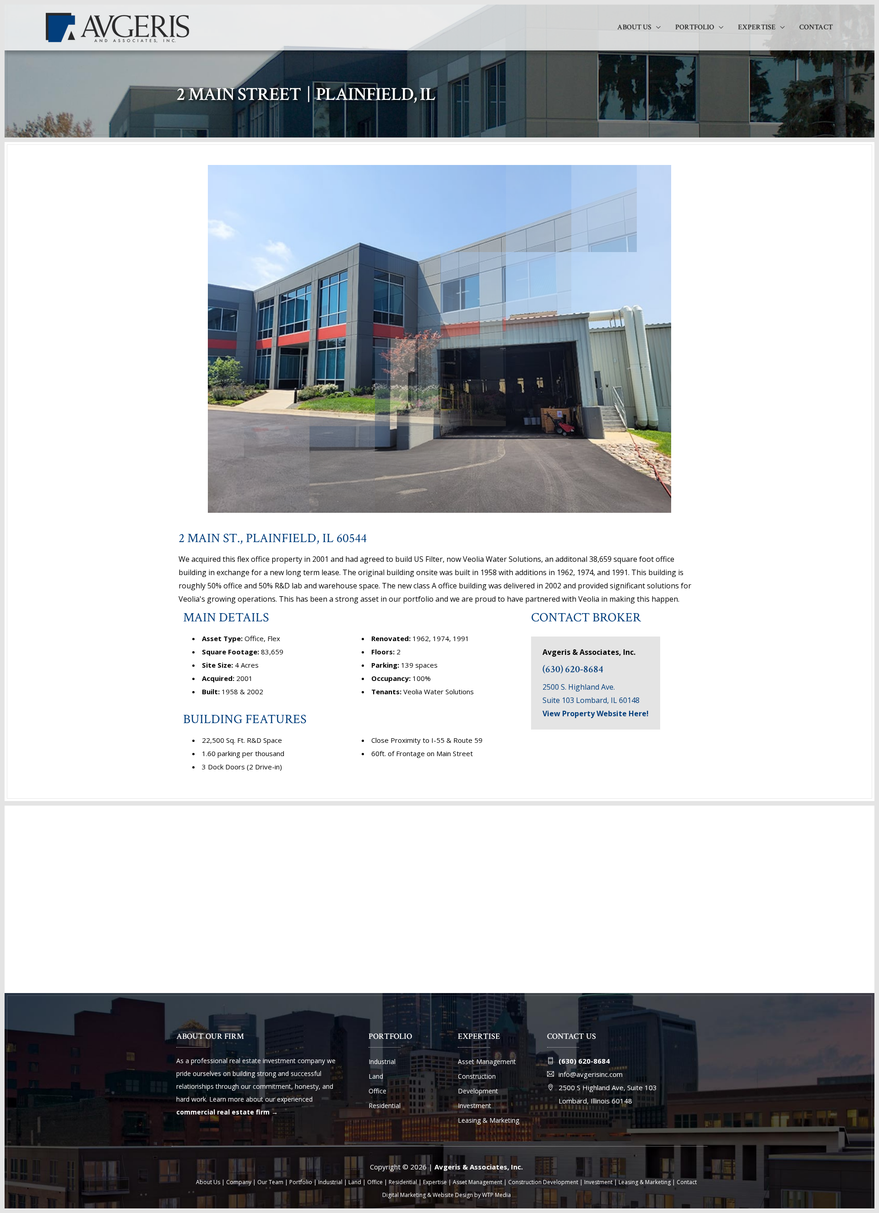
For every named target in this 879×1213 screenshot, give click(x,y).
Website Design (453, 1195)
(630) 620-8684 (573, 669)
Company (238, 1182)
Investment (474, 1105)
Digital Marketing (404, 1195)
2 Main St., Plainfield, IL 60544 (273, 538)
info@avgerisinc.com (591, 1074)
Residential (385, 1105)
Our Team (270, 1182)
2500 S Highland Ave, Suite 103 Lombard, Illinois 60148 (608, 1094)
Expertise (757, 27)
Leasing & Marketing (488, 1120)
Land (376, 1076)
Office (377, 1091)
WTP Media (496, 1195)
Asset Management (487, 1061)
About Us (634, 27)
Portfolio (694, 27)
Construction (477, 1076)
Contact (816, 27)
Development (478, 1091)
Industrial (382, 1061)
